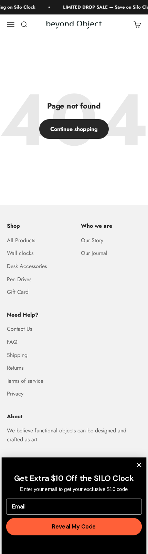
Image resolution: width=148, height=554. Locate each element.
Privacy (15, 394)
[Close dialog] (139, 465)
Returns (15, 368)
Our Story (92, 240)
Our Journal (94, 253)
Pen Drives (19, 279)
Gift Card (18, 292)
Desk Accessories (27, 266)
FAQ (12, 342)
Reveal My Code (74, 526)
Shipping (17, 355)
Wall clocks (20, 253)
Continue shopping (74, 129)
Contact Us (19, 329)
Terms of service (25, 381)
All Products (21, 240)
